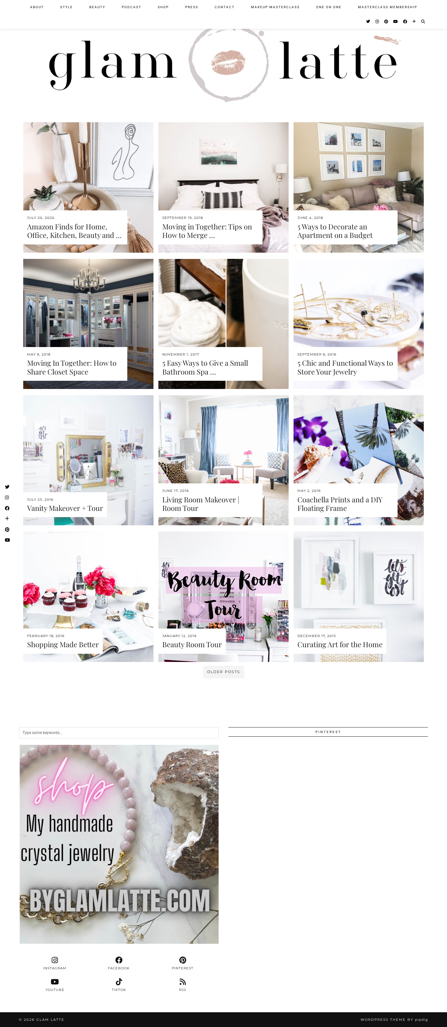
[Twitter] (368, 21)
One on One (329, 7)
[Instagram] (377, 21)
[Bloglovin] (414, 21)
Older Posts (223, 671)
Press (191, 7)
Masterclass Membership (387, 7)
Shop (163, 7)
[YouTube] (396, 21)
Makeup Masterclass (275, 7)
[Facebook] (405, 21)
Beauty (97, 7)
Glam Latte (50, 1019)
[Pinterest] (386, 21)
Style (66, 7)
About (37, 7)
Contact (225, 7)
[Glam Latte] (223, 55)
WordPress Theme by (394, 1019)
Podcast (131, 7)
